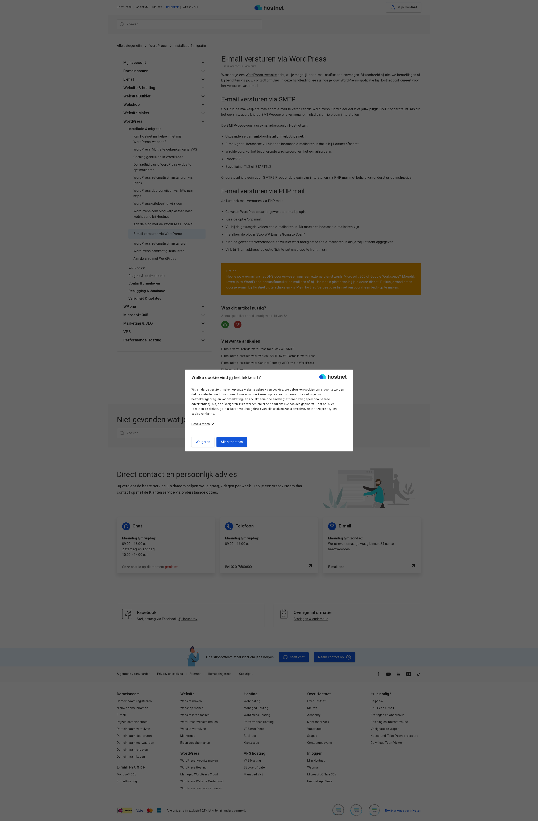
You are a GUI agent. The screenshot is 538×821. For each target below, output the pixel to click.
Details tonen (200, 424)
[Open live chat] (531, 815)
